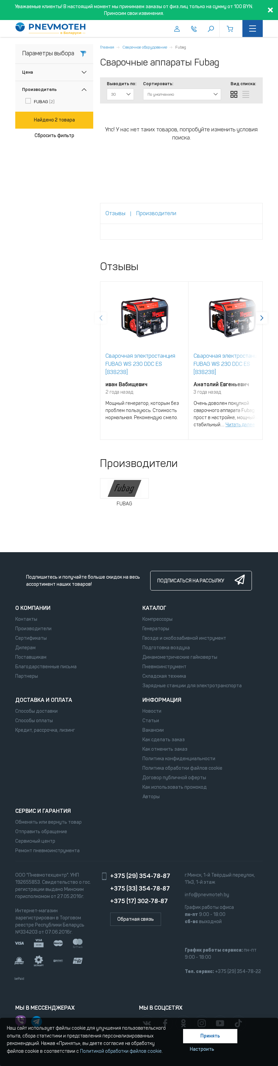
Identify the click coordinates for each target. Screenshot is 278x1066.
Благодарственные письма (46, 667)
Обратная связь (135, 919)
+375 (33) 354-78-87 (140, 888)
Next (261, 318)
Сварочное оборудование (144, 47)
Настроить (202, 1049)
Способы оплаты (34, 721)
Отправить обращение (41, 832)
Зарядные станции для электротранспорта (192, 686)
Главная (107, 47)
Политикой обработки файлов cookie (121, 1051)
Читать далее (240, 425)
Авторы (151, 797)
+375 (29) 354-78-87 (140, 876)
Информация (161, 700)
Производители (33, 629)
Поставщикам (30, 657)
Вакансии (153, 730)
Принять (210, 1036)
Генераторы (155, 629)
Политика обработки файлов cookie (182, 768)
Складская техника (164, 676)
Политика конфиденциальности (178, 759)
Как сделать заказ (163, 740)
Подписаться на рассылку (190, 581)
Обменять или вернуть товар (48, 822)
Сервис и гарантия (43, 811)
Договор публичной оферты (174, 778)
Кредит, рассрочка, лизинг (45, 730)
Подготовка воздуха (166, 648)
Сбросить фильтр (54, 135)
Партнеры (26, 676)
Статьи (150, 721)
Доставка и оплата (43, 700)
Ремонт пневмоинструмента (47, 851)
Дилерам (25, 648)
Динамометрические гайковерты (179, 657)
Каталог (154, 608)
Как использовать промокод (174, 787)
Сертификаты (31, 638)
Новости (151, 711)
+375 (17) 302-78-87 (139, 901)
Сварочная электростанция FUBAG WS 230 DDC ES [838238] (140, 364)
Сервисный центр (35, 841)
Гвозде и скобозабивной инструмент (184, 638)
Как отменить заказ (164, 749)
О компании (33, 608)
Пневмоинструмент (164, 667)
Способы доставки (36, 711)
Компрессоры (157, 619)
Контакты (26, 619)
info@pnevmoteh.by (207, 895)
